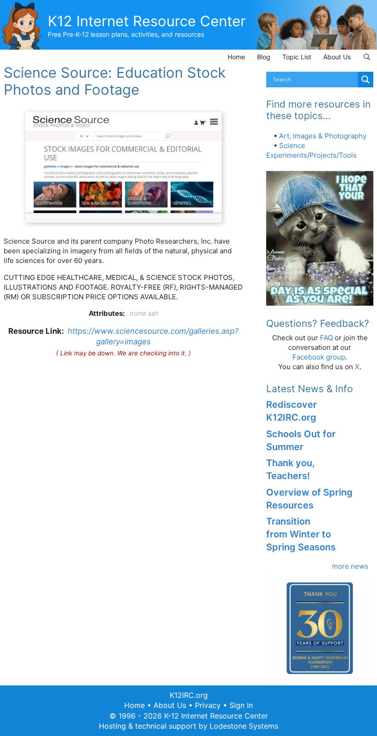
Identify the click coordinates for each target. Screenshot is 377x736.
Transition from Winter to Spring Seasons (301, 534)
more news (350, 566)
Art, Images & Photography (322, 135)
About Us (337, 57)
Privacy (208, 705)
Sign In (241, 705)
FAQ (326, 337)
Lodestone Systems (244, 725)
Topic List (296, 57)
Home (236, 57)
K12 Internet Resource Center (147, 20)
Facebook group (318, 357)
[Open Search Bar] (367, 57)
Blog (263, 57)
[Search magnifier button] (365, 79)
